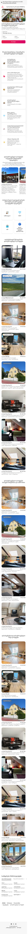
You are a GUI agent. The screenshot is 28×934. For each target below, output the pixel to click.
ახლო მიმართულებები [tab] (6, 878)
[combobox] (13, 33)
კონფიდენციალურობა (11, 927)
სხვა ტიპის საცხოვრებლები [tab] (19, 878)
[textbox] (7, 38)
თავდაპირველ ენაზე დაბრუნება (9, 3)
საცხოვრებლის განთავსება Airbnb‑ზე (15, 6)
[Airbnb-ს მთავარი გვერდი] (3, 7)
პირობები (19, 927)
